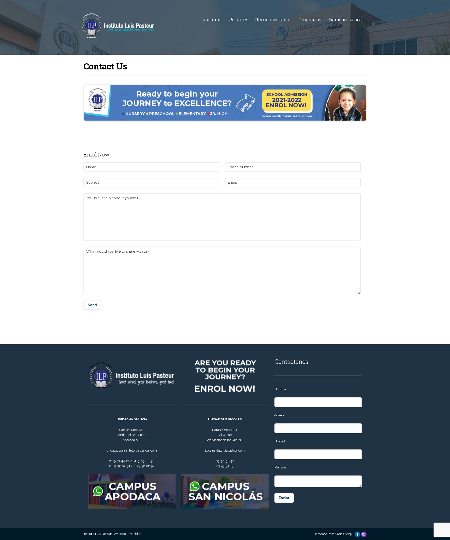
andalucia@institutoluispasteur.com (132, 450)
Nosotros (211, 19)
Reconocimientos (273, 19)
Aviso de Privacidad (127, 534)
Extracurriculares (346, 19)
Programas (310, 19)
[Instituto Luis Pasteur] (122, 47)
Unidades (238, 19)
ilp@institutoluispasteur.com (225, 450)
